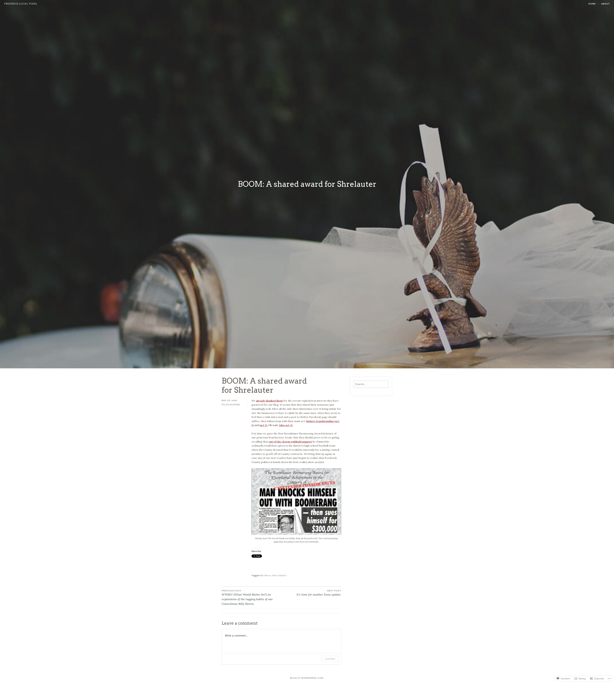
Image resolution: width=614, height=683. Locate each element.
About (605, 4)
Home (592, 4)
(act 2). (263, 425)
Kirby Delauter (279, 575)
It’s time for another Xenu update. (319, 592)
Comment (330, 658)
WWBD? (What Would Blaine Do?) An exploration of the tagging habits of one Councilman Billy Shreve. (247, 597)
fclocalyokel (231, 404)
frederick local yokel (20, 3)
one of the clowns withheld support (290, 441)
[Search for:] (371, 384)
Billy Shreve (265, 575)
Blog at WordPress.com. (307, 678)
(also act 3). (286, 425)
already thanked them (269, 400)
